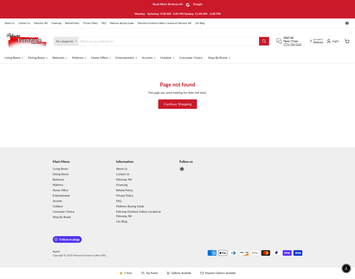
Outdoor (166, 57)
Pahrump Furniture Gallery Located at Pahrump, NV (165, 23)
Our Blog (199, 23)
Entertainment (125, 57)
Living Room (13, 57)
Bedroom (59, 57)
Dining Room (36, 57)
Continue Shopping (178, 104)
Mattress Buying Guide (122, 23)
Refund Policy (72, 23)
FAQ (104, 23)
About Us (10, 23)
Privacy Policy (90, 23)
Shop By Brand (218, 57)
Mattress (78, 57)
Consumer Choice (190, 57)
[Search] (264, 41)
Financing (56, 23)
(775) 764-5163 (292, 44)
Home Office (100, 57)
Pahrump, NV (41, 23)
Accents (147, 57)
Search (56, 251)
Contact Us (24, 23)
